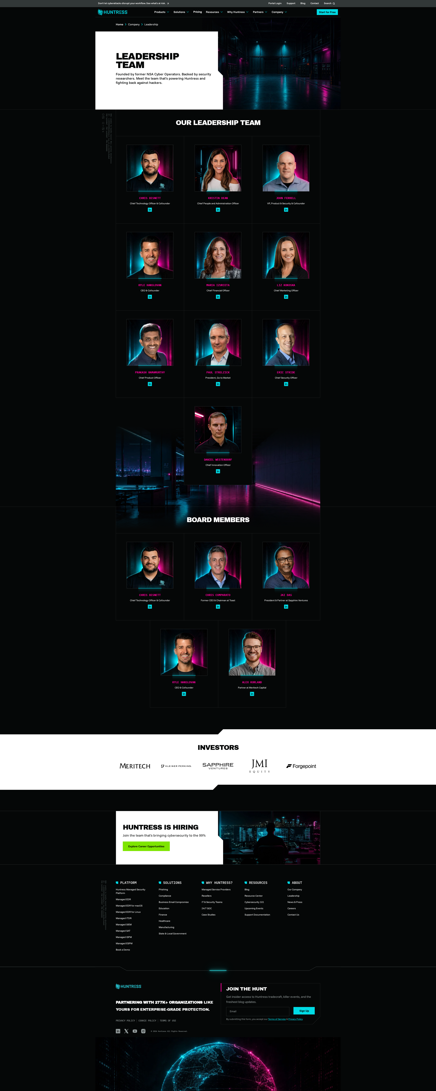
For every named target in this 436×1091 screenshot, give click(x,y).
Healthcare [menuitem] (164, 920)
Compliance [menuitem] (165, 895)
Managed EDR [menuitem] (123, 899)
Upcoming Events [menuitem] (254, 908)
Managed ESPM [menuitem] (124, 943)
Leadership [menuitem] (293, 895)
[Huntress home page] (164, 986)
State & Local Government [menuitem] (172, 933)
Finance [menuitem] (163, 914)
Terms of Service (277, 1019)
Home (119, 24)
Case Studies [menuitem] (208, 914)
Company (134, 24)
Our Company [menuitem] (294, 889)
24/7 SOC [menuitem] (207, 908)
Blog (302, 3)
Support (291, 3)
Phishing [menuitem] (163, 889)
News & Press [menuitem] (294, 902)
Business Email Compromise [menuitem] (174, 902)
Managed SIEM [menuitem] (124, 924)
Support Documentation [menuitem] (257, 914)
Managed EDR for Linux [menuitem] (128, 911)
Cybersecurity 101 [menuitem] (254, 902)
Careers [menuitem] (291, 908)
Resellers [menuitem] (207, 895)
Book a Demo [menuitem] (123, 949)
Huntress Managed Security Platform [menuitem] (130, 891)
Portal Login (275, 3)
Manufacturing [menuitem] (166, 927)
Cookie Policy (147, 1020)
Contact (314, 3)
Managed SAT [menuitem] (123, 930)
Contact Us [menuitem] (293, 914)
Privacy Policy (125, 1020)
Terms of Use (168, 1020)
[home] (112, 12)
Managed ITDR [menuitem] (123, 918)
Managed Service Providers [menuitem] (216, 889)
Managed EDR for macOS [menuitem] (129, 905)
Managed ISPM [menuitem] (124, 937)
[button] (327, 12)
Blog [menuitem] (247, 889)
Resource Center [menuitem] (254, 895)
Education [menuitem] (164, 908)
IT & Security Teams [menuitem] (212, 902)
